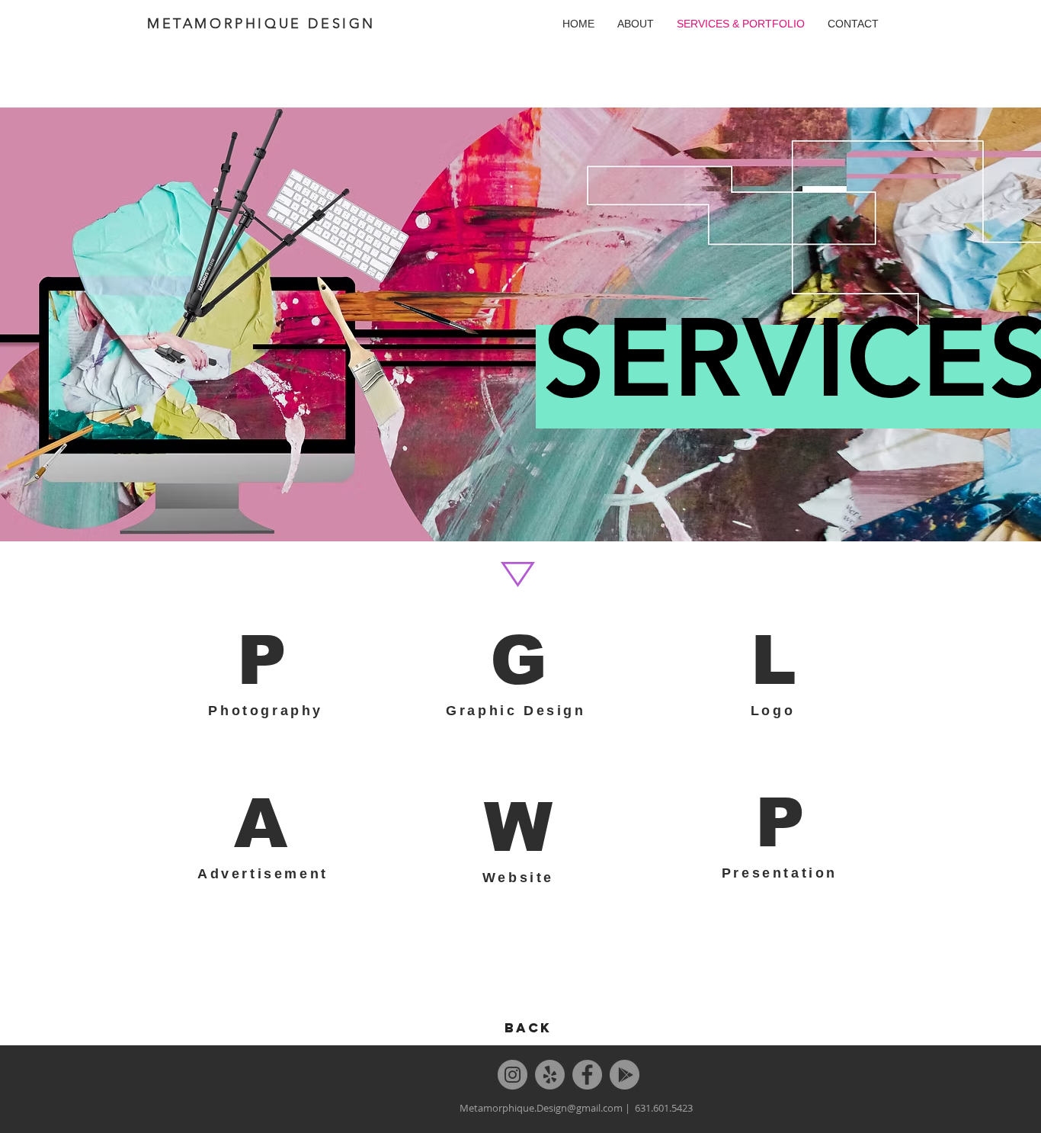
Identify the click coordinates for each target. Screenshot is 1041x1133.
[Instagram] (512, 1075)
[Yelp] (550, 1075)
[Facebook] (587, 1075)
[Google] (624, 1075)
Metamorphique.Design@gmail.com (541, 1108)
